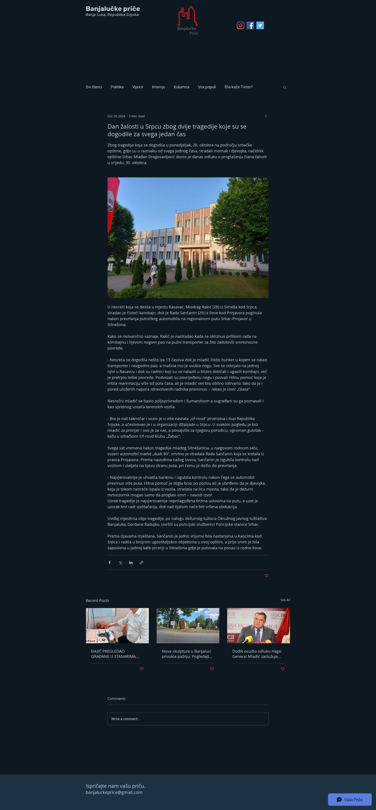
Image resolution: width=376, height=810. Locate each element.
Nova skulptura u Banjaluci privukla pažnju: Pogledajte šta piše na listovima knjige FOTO (187, 654)
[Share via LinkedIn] (131, 562)
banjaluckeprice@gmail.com (114, 792)
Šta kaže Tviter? (239, 87)
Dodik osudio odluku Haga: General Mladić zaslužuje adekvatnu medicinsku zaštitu (257, 654)
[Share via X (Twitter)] (120, 562)
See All (285, 600)
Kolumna (181, 87)
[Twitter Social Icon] (260, 25)
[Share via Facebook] (109, 562)
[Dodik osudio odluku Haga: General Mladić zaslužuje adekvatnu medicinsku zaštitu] (258, 625)
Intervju (158, 87)
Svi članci (94, 87)
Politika (117, 87)
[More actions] (266, 116)
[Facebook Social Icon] (250, 25)
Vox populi (207, 87)
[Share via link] (141, 562)
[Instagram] (240, 25)
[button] (285, 87)
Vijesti (137, 87)
